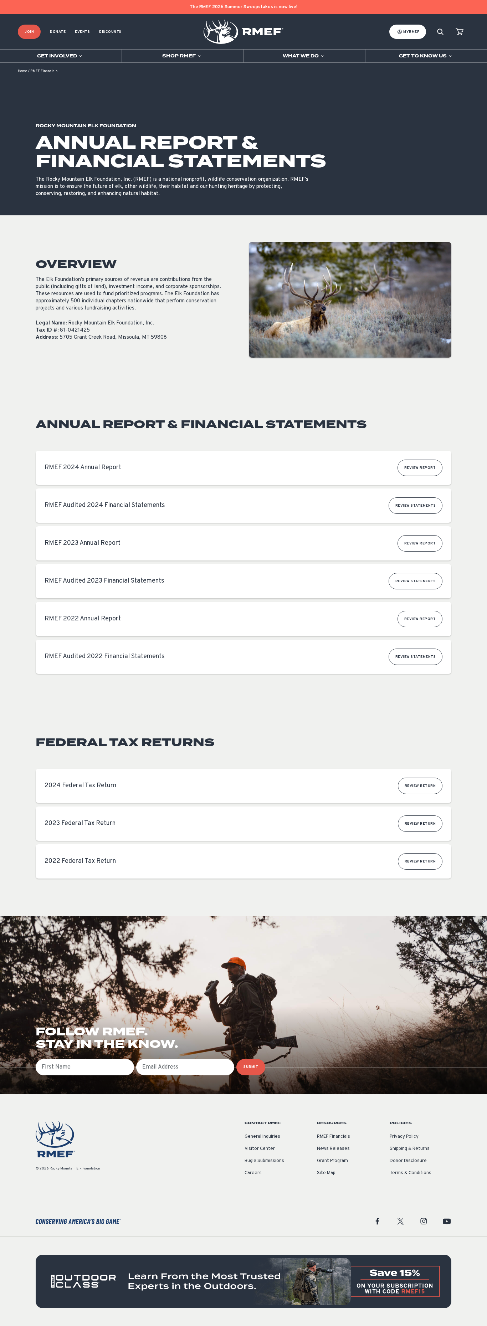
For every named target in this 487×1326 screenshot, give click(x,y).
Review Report (420, 468)
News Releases (333, 1149)
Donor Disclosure (408, 1161)
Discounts (110, 32)
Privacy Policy (404, 1137)
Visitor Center (260, 1149)
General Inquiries (262, 1137)
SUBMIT (251, 1067)
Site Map (326, 1173)
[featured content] (243, 1281)
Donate (58, 32)
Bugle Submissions (264, 1161)
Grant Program (332, 1161)
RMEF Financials (333, 1137)
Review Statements (415, 505)
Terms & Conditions (410, 1173)
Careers (253, 1173)
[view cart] (460, 32)
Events (82, 32)
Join (29, 32)
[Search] (440, 32)
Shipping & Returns (410, 1149)
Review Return (420, 786)
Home (22, 71)
